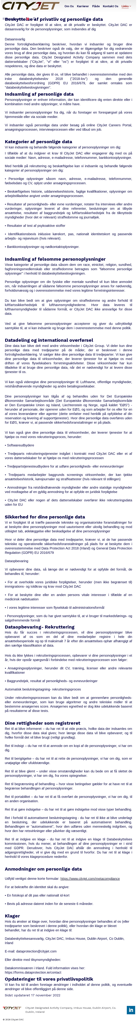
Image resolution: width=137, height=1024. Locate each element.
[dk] (31, 6)
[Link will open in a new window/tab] (131, 1010)
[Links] (130, 6)
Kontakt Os (110, 6)
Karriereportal (14, 18)
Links (125, 6)
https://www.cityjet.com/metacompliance (90, 878)
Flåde (96, 6)
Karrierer (83, 6)
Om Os (69, 6)
